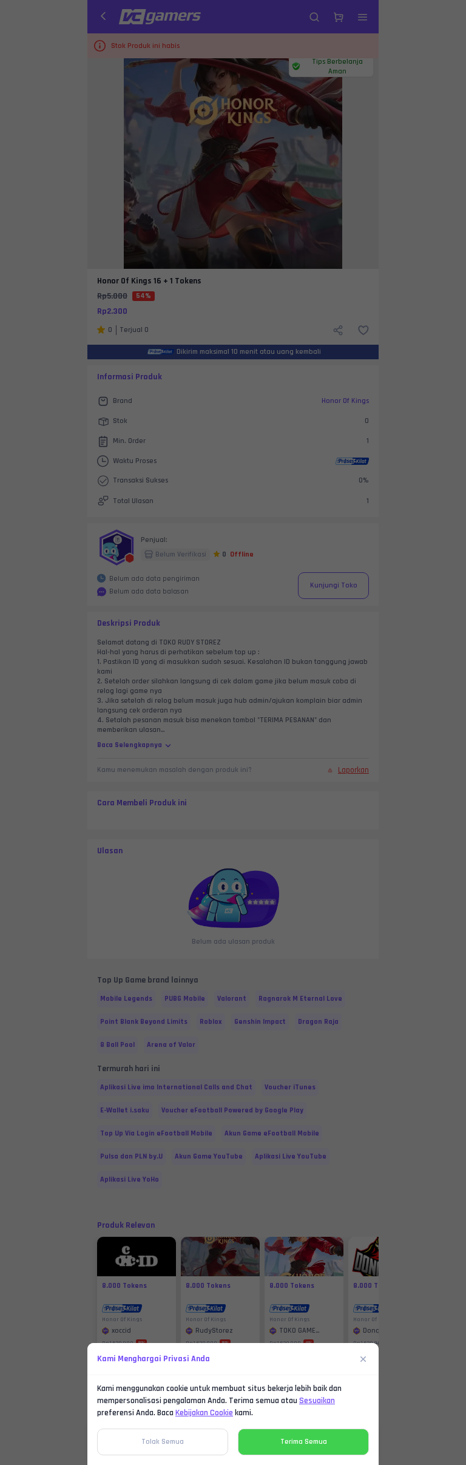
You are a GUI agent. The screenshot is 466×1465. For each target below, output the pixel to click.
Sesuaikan (317, 1400)
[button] (233, 732)
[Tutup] (363, 1358)
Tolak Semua (162, 1441)
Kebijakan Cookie (204, 1412)
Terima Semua (303, 1441)
